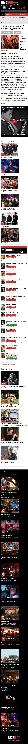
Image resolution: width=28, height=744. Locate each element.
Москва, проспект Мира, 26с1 (9, 537)
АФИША (2, 14)
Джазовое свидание (12, 272)
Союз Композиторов (11, 333)
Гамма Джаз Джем (11, 345)
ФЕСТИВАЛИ (9, 14)
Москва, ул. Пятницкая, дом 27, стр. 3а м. (10, 731)
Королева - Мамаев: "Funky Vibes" (16, 288)
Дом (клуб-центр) (6, 621)
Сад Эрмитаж (5, 600)
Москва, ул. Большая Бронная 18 (9, 559)
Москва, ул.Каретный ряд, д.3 (9, 601)
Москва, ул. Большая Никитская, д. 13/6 (6, 689)
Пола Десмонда (11, 80)
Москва (15, 2)
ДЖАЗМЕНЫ (22, 14)
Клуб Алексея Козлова (22, 43)
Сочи (13, 20)
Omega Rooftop (8, 224)
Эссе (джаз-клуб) (9, 172)
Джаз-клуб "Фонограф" (8, 707)
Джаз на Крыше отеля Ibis (13, 255)
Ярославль (4, 22)
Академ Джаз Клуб (6, 535)
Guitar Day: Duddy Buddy (13, 313)
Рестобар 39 (7, 240)
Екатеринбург (23, 17)
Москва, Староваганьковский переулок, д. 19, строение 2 (9, 496)
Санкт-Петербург (12, 17)
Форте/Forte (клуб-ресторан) (9, 557)
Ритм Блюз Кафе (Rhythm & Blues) (15, 342)
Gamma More (9, 349)
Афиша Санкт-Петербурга (8, 364)
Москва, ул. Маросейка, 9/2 (8, 580)
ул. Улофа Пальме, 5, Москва (9, 709)
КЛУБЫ (16, 14)
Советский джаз (11, 304)
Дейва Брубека (13, 82)
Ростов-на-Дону (5, 20)
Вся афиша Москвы (6, 362)
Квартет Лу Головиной (13, 280)
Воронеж (20, 20)
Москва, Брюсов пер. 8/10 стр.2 (10, 644)
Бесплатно (12, 22)
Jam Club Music (10, 275)
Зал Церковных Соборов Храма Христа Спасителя (8, 207)
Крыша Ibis (9, 259)
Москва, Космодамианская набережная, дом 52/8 (8, 668)
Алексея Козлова (13, 77)
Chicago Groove (11, 329)
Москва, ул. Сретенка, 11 (8, 516)
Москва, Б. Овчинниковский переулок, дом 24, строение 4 (9, 624)
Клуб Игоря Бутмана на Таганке (14, 269)
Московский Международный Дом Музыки (9, 189)
